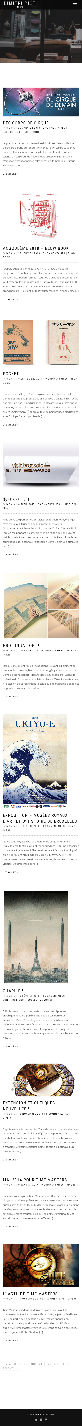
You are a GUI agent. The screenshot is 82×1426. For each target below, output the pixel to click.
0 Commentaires (54, 128)
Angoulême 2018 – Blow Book (36, 248)
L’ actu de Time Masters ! (32, 1294)
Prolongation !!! (22, 645)
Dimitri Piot (20, 3)
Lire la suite (9, 173)
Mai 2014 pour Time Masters (35, 1180)
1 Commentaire (54, 1298)
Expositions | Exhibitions (21, 132)
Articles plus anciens (23, 1364)
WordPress (51, 1414)
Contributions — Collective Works (28, 1000)
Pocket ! (12, 373)
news (20, 7)
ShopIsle (30, 1414)
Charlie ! (13, 991)
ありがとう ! (16, 499)
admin (11, 128)
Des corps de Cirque (26, 123)
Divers (7, 1118)
